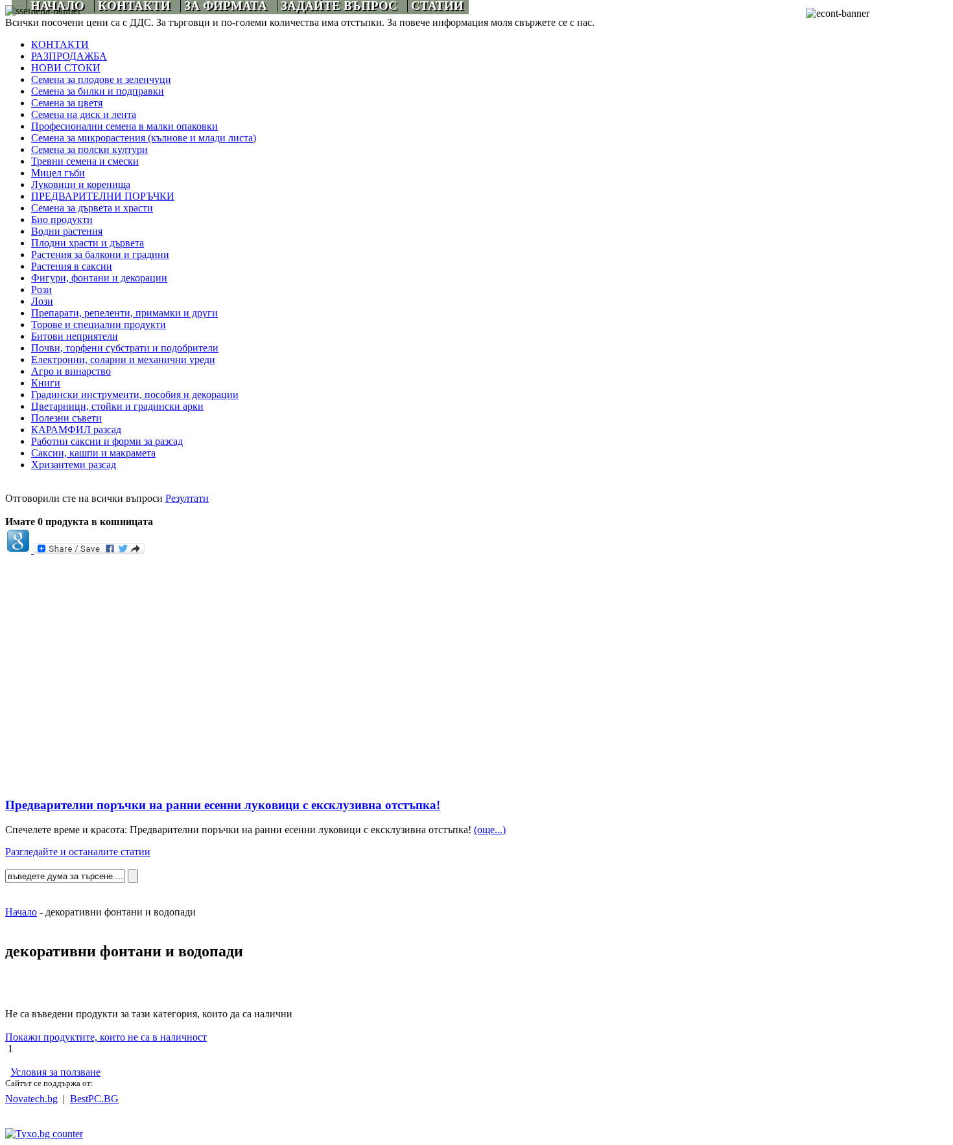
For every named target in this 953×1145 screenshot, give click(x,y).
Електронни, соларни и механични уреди (123, 359)
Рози (41, 289)
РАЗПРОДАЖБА (69, 56)
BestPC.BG (94, 1098)
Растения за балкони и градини (100, 254)
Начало (21, 911)
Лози (42, 301)
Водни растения (66, 231)
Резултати (187, 498)
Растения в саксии (71, 266)
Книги (45, 382)
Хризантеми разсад (73, 464)
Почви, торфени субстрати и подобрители (124, 347)
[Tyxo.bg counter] (44, 1133)
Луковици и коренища (80, 184)
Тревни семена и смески (85, 161)
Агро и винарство (71, 371)
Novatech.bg (31, 1098)
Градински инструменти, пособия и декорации (135, 394)
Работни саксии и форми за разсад (107, 441)
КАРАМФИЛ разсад (76, 429)
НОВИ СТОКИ (65, 67)
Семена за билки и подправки (97, 91)
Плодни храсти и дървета (87, 242)
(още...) (490, 829)
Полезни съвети (66, 417)
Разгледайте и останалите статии (77, 851)
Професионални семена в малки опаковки (124, 126)
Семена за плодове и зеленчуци (101, 79)
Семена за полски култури (89, 149)
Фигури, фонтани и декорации (99, 277)
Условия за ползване (55, 1072)
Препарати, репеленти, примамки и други (124, 312)
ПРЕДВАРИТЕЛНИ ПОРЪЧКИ (102, 196)
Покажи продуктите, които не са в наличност (106, 1037)
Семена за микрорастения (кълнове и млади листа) (143, 137)
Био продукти (62, 219)
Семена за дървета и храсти (92, 207)
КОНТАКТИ (60, 44)
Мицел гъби (58, 172)
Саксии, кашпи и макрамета (93, 452)
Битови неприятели (74, 336)
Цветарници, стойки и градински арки (117, 406)
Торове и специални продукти (98, 324)
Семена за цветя (66, 102)
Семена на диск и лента (83, 114)
